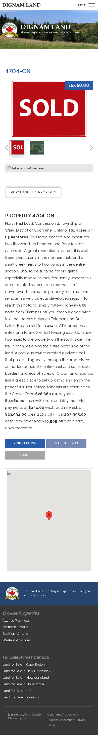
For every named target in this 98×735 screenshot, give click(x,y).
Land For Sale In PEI (17, 691)
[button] (49, 516)
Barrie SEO (17, 714)
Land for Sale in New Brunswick (26, 671)
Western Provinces (16, 640)
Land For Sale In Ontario (20, 697)
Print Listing (25, 443)
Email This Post (66, 443)
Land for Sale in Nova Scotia (23, 684)
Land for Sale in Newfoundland (26, 677)
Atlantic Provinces (16, 620)
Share (25, 455)
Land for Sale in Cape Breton (24, 664)
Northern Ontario (15, 627)
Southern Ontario (15, 634)
